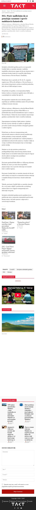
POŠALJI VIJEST (6, 1)
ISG (7, 34)
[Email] (16, 41)
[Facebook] (27, 1)
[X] (8, 41)
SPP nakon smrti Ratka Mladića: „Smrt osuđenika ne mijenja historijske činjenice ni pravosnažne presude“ (12, 413)
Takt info (4, 11)
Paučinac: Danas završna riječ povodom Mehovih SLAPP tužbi (8, 226)
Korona (10, 272)
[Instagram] (30, 1)
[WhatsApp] (12, 41)
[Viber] (25, 41)
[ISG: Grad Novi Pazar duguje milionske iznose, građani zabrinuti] (8, 240)
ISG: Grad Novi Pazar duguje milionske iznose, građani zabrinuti (8, 249)
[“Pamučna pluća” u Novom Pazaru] (23, 215)
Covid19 (12, 269)
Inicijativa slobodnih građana (24, 269)
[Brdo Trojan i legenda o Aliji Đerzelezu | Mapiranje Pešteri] (18, 323)
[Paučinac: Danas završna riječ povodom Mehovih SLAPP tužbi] (8, 215)
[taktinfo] (18, 6)
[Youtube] (33, 1)
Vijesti (8, 11)
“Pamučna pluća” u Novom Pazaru (23, 223)
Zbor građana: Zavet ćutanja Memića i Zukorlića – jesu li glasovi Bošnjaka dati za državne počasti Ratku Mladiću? (29, 412)
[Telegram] (21, 41)
